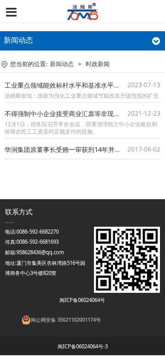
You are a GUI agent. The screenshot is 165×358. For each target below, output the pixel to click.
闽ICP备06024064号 (81, 299)
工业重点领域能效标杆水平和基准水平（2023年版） (79, 85)
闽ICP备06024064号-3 (83, 346)
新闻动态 (62, 64)
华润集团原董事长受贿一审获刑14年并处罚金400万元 (81, 149)
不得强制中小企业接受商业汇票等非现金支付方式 (75, 113)
